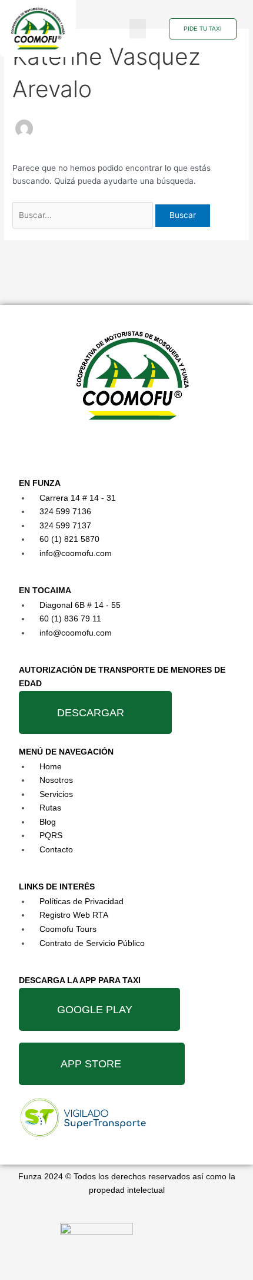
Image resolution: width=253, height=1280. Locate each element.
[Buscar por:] (83, 215)
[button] (137, 28)
